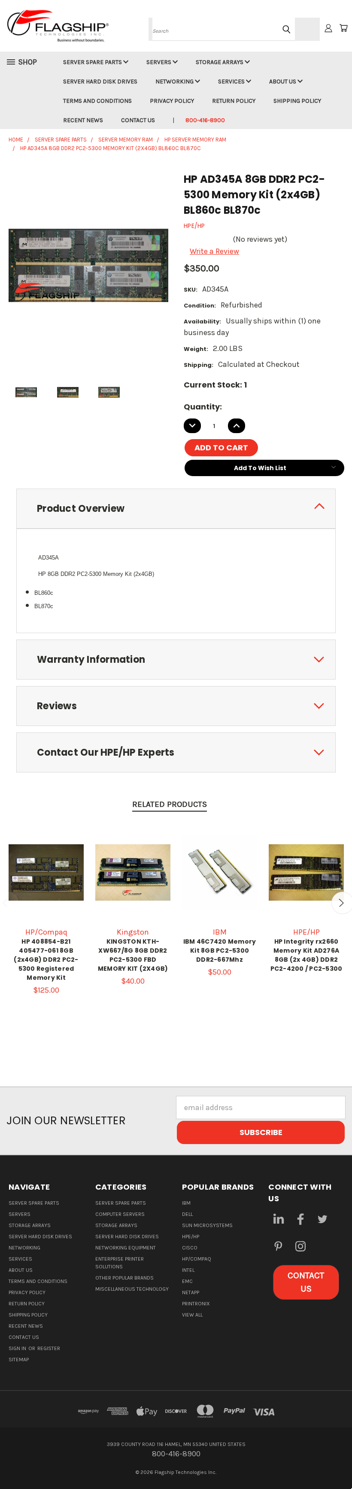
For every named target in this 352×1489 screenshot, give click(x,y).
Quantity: (203, 406)
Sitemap (19, 1360)
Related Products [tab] (169, 804)
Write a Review (214, 251)
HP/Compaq (196, 1259)
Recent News (83, 120)
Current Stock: (215, 384)
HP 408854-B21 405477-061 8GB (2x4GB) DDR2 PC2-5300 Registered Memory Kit (46, 959)
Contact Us (138, 120)
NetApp (190, 1292)
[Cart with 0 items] (343, 28)
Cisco (189, 1248)
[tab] (176, 509)
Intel (188, 1270)
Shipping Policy (297, 101)
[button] (306, 1282)
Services (232, 81)
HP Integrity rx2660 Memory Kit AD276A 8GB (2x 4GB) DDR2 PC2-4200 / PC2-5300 (306, 955)
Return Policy (233, 101)
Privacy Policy (172, 101)
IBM (186, 1203)
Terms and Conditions (97, 101)
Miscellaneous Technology (132, 1289)
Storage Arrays (220, 62)
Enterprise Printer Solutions (119, 1263)
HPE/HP (190, 1237)
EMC (187, 1281)
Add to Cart (46, 881)
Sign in (18, 1348)
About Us (283, 81)
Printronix (196, 1304)
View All (192, 1315)
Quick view (46, 861)
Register (48, 1348)
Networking (175, 81)
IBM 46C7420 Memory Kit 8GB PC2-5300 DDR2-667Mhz (219, 950)
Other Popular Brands (124, 1278)
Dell (187, 1214)
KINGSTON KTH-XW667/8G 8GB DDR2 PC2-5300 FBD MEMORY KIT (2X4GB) (133, 955)
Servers (159, 62)
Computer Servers (120, 1214)
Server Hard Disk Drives (100, 81)
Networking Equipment (125, 1248)
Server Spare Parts (93, 62)
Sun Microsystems (207, 1225)
